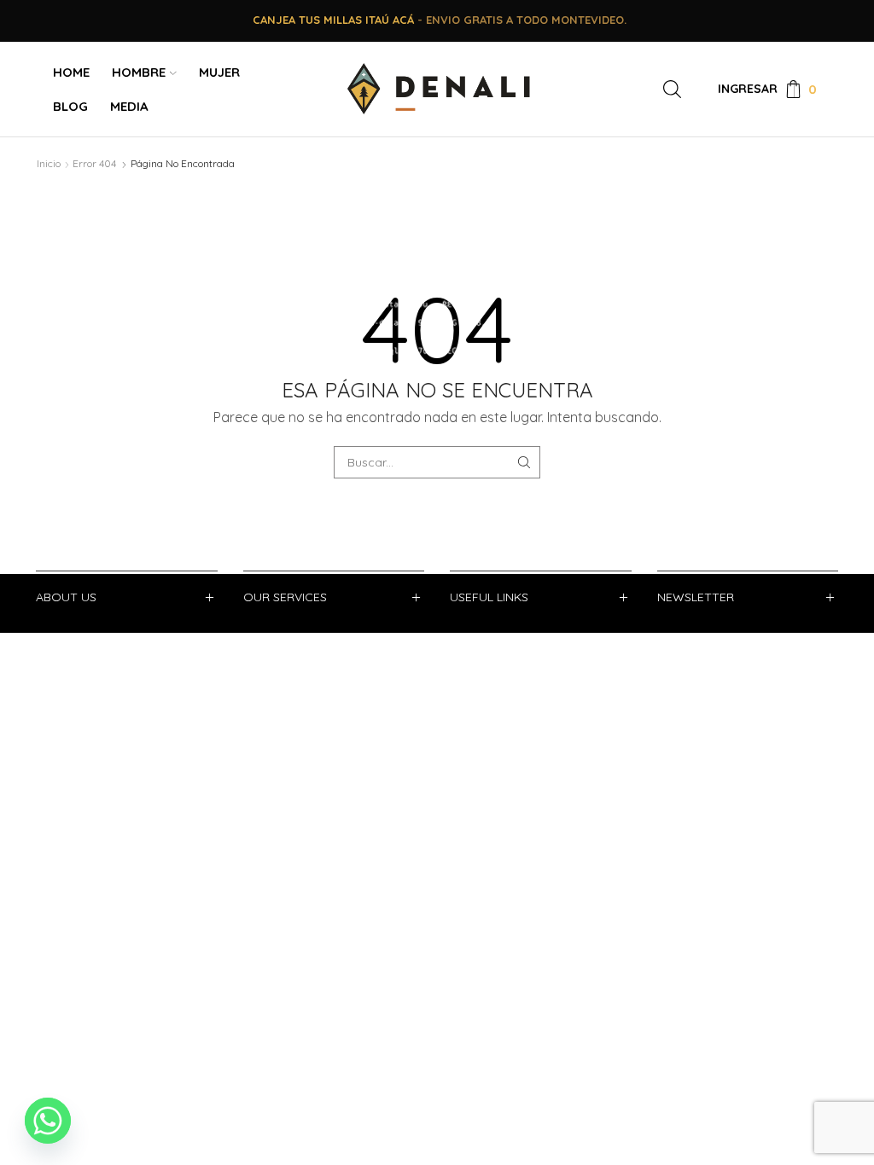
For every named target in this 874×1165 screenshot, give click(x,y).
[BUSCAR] (524, 462)
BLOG (70, 106)
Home (71, 72)
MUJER (219, 72)
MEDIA (129, 106)
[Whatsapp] (48, 1121)
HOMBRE (139, 72)
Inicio (49, 163)
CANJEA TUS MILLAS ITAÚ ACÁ (333, 19)
